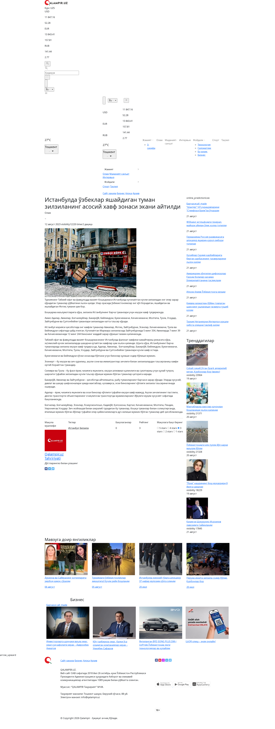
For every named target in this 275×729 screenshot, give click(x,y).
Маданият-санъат (119, 173)
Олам (106, 173)
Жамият (108, 169)
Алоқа (128, 193)
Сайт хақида (109, 193)
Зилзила (84, 428)
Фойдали (109, 181)
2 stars (169, 431)
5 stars (163, 428)
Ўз (47, 89)
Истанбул (73, 428)
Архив (136, 193)
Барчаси (196, 203)
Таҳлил (114, 186)
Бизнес (121, 193)
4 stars (173, 428)
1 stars (179, 431)
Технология (204, 144)
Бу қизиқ (202, 151)
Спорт (106, 186)
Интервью (108, 177)
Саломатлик (204, 148)
